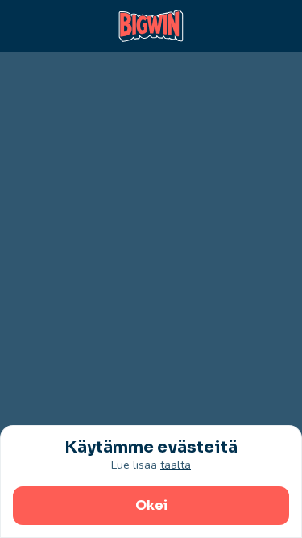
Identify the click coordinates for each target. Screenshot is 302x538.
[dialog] (151, 481)
